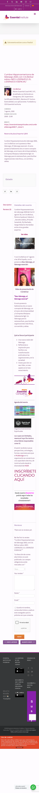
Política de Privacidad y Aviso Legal (19, 732)
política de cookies (29, 744)
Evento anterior (12, 642)
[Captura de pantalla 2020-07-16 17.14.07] (19, 58)
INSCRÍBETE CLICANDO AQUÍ (25, 475)
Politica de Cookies (30, 730)
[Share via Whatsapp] (17, 191)
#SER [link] (27, 466)
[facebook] (28, 668)
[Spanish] (33, 5)
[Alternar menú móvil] (35, 14)
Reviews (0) (7, 209)
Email (16, 600)
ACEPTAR (19, 747)
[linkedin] (28, 671)
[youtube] (32, 671)
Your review (19, 573)
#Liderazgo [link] (20, 455)
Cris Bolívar (17, 89)
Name (17, 593)
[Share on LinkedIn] (11, 191)
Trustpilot (6, 699)
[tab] (7, 204)
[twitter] (32, 668)
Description (7, 205)
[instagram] (28, 675)
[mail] (32, 675)
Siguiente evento (27, 642)
